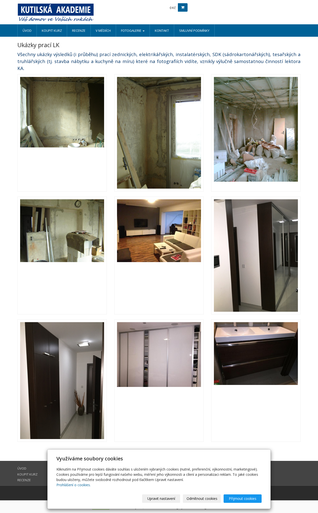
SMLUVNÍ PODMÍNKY (194, 30)
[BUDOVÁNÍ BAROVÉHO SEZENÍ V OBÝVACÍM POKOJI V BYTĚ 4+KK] (62, 255)
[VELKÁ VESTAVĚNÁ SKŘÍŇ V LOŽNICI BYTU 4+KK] (159, 380)
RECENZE (78, 30)
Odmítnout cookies (202, 498)
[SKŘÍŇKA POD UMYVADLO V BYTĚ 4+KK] (256, 380)
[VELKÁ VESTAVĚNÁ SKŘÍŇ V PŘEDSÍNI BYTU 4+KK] (256, 255)
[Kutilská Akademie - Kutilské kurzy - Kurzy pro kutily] (62, 12)
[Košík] (183, 7)
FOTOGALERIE (131, 30)
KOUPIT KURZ (52, 30)
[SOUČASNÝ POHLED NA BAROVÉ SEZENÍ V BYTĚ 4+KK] (159, 255)
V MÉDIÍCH (103, 30)
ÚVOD (27, 30)
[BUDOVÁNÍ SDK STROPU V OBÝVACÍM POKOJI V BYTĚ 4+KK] (256, 133)
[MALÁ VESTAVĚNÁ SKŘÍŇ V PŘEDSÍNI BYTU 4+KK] (62, 380)
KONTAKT (162, 30)
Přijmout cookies (242, 498)
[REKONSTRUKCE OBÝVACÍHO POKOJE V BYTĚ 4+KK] (62, 133)
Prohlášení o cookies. (73, 484)
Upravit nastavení (161, 498)
